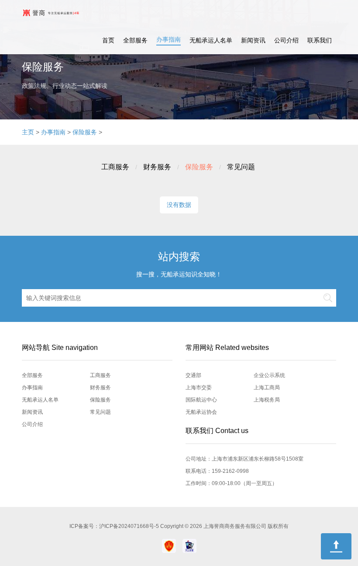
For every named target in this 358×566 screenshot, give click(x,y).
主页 (28, 132)
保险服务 (84, 132)
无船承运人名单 (210, 40)
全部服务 (135, 40)
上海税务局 (267, 400)
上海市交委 (199, 387)
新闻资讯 (253, 40)
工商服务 (115, 167)
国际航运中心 (201, 400)
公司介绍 (286, 40)
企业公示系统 (269, 375)
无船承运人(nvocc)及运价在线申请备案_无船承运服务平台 (58, 13)
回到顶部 (336, 546)
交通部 (193, 375)
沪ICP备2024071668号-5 (129, 526)
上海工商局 (267, 387)
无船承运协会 (201, 412)
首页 (108, 40)
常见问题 (241, 167)
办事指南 (168, 39)
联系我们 (319, 40)
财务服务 (157, 167)
